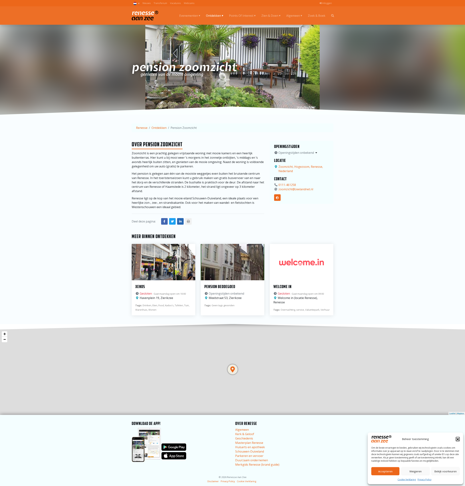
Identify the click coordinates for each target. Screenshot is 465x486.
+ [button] (4, 334)
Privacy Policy (424, 479)
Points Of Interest (241, 16)
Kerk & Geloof (244, 434)
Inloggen (327, 3)
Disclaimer (213, 481)
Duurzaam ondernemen (251, 460)
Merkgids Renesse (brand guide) (257, 465)
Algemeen (293, 16)
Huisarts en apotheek (250, 447)
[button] (458, 439)
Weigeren (415, 471)
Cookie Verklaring (407, 479)
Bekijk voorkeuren (445, 471)
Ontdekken (213, 16)
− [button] (4, 339)
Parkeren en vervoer (249, 456)
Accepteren (385, 471)
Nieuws (147, 3)
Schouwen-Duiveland (249, 451)
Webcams (189, 3)
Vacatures (175, 3)
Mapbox (460, 413)
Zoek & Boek (316, 16)
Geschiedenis (244, 438)
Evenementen (188, 16)
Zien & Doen (269, 16)
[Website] (277, 197)
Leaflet (452, 413)
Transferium (160, 3)
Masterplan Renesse (249, 443)
